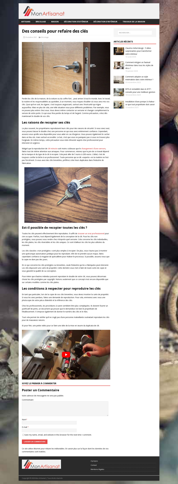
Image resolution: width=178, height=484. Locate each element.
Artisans (25, 21)
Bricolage (41, 21)
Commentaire (27, 400)
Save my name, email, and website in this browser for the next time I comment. (58, 435)
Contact (94, 465)
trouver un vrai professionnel (91, 233)
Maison (55, 21)
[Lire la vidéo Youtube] (66, 355)
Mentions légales (97, 469)
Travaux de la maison (134, 21)
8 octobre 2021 (31, 37)
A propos (94, 461)
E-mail (25, 427)
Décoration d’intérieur (105, 21)
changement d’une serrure (93, 148)
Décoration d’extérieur (76, 21)
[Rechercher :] (135, 33)
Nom (24, 419)
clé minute (52, 148)
